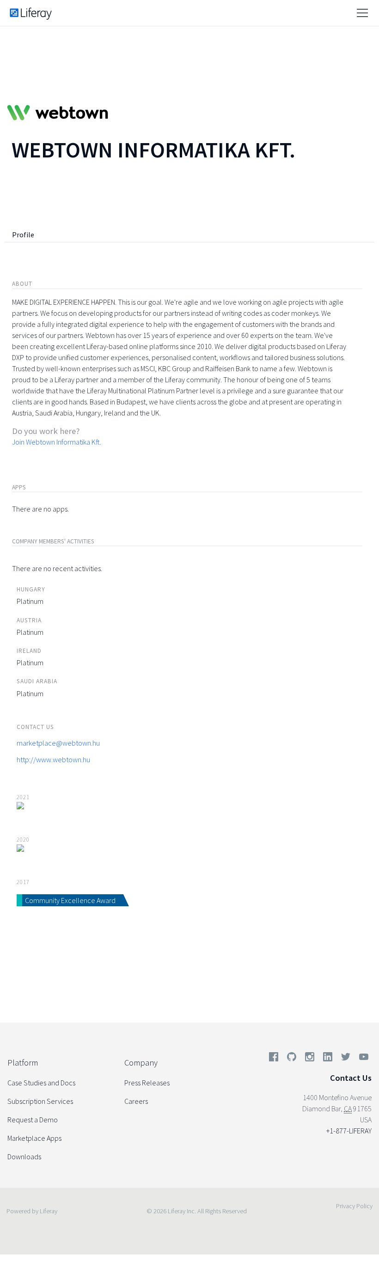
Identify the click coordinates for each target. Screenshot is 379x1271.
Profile (23, 234)
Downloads (24, 1156)
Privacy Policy (354, 1206)
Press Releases (147, 1082)
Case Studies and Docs (41, 1082)
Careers (136, 1101)
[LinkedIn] (327, 1058)
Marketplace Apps (34, 1138)
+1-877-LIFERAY (349, 1130)
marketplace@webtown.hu (58, 742)
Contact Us (351, 1077)
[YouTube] (361, 1058)
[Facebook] (273, 1058)
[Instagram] (309, 1058)
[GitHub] (291, 1058)
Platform (22, 1062)
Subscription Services (40, 1101)
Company (141, 1062)
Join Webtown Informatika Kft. (56, 441)
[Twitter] (345, 1058)
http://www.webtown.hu (53, 759)
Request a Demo (32, 1119)
